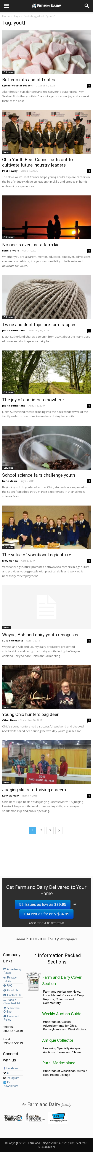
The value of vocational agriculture (36, 554)
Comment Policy (11, 1018)
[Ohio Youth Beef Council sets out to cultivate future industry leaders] (46, 132)
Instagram (12, 1077)
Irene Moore (10, 481)
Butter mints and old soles (28, 79)
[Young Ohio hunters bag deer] (46, 687)
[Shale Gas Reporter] (35, 1120)
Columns (8, 72)
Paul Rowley (10, 170)
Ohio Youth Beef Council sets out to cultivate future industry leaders (37, 162)
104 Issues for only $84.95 (46, 914)
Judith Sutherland (14, 330)
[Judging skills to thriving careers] (46, 762)
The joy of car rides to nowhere (33, 399)
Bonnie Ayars (10, 250)
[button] (87, 6)
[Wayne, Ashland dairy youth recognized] (46, 607)
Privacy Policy (10, 979)
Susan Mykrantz (12, 640)
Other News (9, 720)
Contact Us (13, 995)
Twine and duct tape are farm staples (39, 324)
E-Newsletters (10, 1084)
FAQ (9, 985)
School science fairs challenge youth (38, 475)
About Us (12, 990)
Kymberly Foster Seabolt (17, 85)
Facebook (11, 1068)
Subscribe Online (11, 1010)
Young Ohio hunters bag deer (30, 714)
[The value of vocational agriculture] (46, 527)
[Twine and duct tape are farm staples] (46, 297)
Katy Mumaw (10, 795)
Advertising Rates (12, 971)
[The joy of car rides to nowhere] (46, 372)
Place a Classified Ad (11, 1001)
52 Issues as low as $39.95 (42, 904)
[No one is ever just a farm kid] (46, 217)
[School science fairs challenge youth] (46, 447)
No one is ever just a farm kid (31, 244)
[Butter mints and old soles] (46, 52)
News (6, 152)
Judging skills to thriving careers (34, 789)
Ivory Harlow (10, 560)
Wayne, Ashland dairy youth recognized (41, 634)
